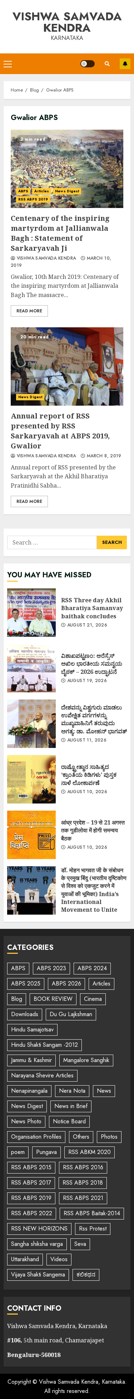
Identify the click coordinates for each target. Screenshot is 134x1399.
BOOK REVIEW (53, 999)
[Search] (107, 64)
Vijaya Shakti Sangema (38, 1274)
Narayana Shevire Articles (42, 1075)
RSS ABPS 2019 (33, 199)
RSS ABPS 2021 (83, 1198)
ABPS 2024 (92, 968)
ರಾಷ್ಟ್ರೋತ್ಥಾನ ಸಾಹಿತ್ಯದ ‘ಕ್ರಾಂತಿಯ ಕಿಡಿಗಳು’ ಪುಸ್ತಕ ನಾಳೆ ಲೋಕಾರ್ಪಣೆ (31, 779)
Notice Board (69, 1121)
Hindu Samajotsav (32, 1029)
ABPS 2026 (66, 983)
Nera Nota (72, 1091)
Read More (29, 311)
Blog (16, 999)
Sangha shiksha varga (37, 1244)
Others (81, 1137)
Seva (80, 1244)
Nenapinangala (29, 1091)
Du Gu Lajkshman (71, 1014)
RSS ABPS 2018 (83, 1183)
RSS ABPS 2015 (31, 1167)
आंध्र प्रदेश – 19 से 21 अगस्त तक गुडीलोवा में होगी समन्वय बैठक (31, 835)
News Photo (26, 1121)
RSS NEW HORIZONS (39, 1228)
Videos (59, 1259)
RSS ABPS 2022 (31, 1213)
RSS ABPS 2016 (83, 1167)
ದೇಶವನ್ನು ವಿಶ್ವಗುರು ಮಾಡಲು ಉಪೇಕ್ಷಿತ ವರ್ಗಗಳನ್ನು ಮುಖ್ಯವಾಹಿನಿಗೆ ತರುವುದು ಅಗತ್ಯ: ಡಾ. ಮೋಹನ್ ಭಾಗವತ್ (31, 724)
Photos (109, 1137)
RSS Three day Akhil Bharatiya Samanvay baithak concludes (31, 612)
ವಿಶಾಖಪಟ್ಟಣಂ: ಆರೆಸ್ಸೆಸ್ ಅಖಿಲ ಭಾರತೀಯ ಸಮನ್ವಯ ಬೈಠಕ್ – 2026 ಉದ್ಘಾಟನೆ (31, 668)
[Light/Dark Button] (87, 63)
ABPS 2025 (25, 983)
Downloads (24, 1014)
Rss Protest (92, 1228)
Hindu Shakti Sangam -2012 (44, 1045)
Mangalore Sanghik (86, 1060)
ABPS (23, 191)
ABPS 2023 (51, 968)
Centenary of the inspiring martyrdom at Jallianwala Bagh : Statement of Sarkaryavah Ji (67, 169)
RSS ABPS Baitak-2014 (92, 1213)
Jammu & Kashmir (31, 1060)
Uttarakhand (25, 1259)
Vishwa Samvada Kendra (67, 22)
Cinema (93, 999)
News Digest (67, 191)
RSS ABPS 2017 (31, 1183)
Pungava (46, 1152)
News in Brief (71, 1106)
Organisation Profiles (36, 1137)
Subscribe (125, 63)
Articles (41, 191)
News (104, 1091)
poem (18, 1152)
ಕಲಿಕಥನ (85, 1274)
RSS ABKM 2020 (89, 1152)
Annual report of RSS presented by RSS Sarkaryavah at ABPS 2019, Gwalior (67, 366)
